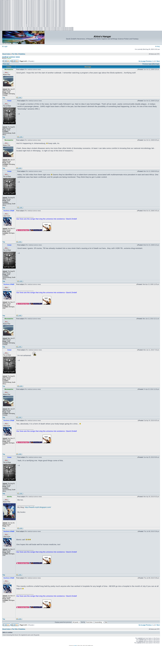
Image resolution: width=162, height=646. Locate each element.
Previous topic (147, 64)
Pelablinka (21, 54)
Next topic (156, 64)
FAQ (158, 46)
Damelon (9, 58)
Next (158, 61)
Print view (6, 64)
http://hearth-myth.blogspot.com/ (38, 507)
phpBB (75, 645)
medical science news (11, 57)
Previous (149, 61)
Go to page (142, 61)
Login (5, 46)
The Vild (14, 54)
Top (4, 97)
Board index (6, 54)
